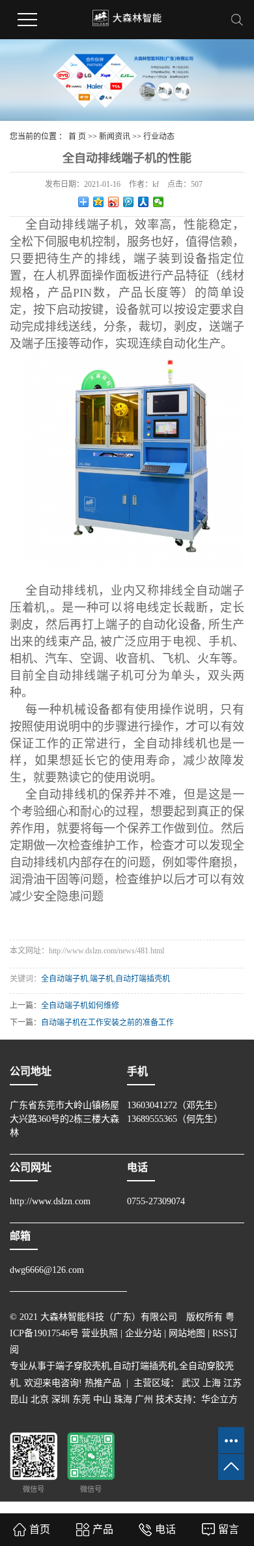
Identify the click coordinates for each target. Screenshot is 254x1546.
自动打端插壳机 (142, 978)
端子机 (101, 978)
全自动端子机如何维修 (80, 1005)
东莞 (81, 1399)
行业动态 (159, 136)
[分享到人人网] (143, 202)
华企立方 (219, 1399)
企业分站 (143, 1333)
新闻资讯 (114, 136)
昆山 (19, 1399)
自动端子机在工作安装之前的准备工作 (107, 1022)
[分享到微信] (158, 202)
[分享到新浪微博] (113, 202)
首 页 (77, 136)
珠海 (123, 1399)
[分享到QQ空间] (98, 202)
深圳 (60, 1399)
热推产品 (103, 1383)
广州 (144, 1399)
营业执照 (99, 1333)
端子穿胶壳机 (82, 1366)
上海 (212, 1383)
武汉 (191, 1383)
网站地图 (187, 1333)
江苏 (232, 1383)
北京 (40, 1399)
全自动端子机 (64, 978)
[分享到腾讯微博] (128, 202)
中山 (102, 1399)
